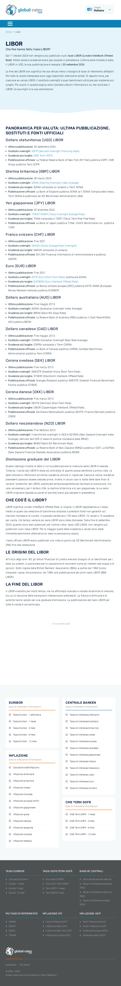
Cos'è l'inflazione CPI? (57, 921)
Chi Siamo (25, 965)
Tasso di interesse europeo (83, 741)
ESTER (12, 926)
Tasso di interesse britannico (84, 728)
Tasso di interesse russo (82, 774)
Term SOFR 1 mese (55, 888)
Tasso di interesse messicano (84, 768)
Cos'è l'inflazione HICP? (94, 926)
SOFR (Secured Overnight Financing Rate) (55, 151)
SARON (12, 921)
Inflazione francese (22, 794)
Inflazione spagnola (23, 827)
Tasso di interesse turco (82, 781)
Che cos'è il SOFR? (55, 879)
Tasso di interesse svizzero (83, 788)
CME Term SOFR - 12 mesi (83, 834)
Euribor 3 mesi (16, 888)
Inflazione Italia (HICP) (94, 935)
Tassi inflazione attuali (94, 921)
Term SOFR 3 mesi (55, 892)
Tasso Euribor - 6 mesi (24, 734)
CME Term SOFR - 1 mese (82, 814)
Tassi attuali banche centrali (97, 879)
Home (9, 32)
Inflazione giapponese (24, 807)
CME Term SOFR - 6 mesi (82, 827)
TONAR (12, 935)
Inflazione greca (21, 814)
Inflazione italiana (22, 821)
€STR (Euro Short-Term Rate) (48, 277)
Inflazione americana (23, 774)
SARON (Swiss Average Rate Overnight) (54, 245)
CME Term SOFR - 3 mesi (82, 821)
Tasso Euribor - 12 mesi (25, 741)
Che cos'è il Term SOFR (57, 883)
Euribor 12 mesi (17, 892)
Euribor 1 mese (16, 883)
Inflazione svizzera (22, 834)
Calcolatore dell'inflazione (26, 767)
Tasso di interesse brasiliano (84, 721)
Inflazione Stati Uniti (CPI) (59, 930)
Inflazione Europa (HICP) (95, 930)
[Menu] (10, 24)
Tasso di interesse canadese (84, 748)
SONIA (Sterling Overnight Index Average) (55, 182)
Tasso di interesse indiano (83, 761)
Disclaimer (11, 965)
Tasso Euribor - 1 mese (24, 721)
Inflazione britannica (23, 781)
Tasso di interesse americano (84, 714)
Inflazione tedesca (22, 841)
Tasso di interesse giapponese (85, 754)
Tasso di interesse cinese (82, 734)
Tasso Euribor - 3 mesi (24, 728)
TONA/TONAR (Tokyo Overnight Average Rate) (58, 214)
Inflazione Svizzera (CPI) (58, 935)
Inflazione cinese (21, 787)
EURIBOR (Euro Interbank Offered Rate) (56, 281)
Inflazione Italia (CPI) (56, 926)
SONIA (12, 930)
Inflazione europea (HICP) (26, 801)
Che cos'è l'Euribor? (18, 879)
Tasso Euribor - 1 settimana (27, 714)
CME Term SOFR (43, 155)
